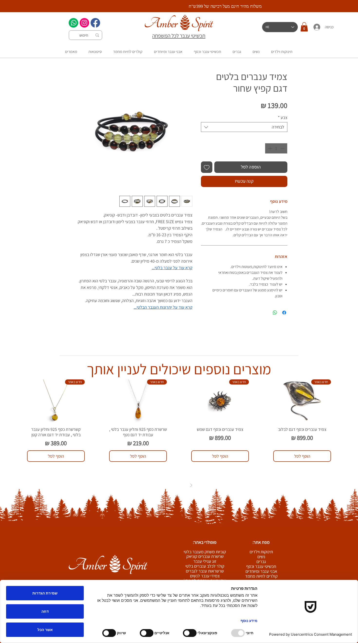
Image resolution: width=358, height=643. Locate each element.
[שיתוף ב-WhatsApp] (275, 313)
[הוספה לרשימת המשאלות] (206, 167)
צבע (282, 117)
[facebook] (95, 23)
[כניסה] (316, 27)
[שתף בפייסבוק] (284, 313)
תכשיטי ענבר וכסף (261, 566)
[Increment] (269, 148)
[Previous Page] (191, 485)
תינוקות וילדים (261, 551)
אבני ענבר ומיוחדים (261, 571)
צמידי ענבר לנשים (205, 576)
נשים (261, 556)
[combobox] (244, 127)
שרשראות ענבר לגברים (205, 571)
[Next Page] (167, 485)
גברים (261, 561)
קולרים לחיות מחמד (261, 576)
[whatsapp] (73, 23)
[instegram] (84, 23)
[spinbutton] (276, 148)
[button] (304, 26)
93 (173, 485)
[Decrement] (283, 148)
